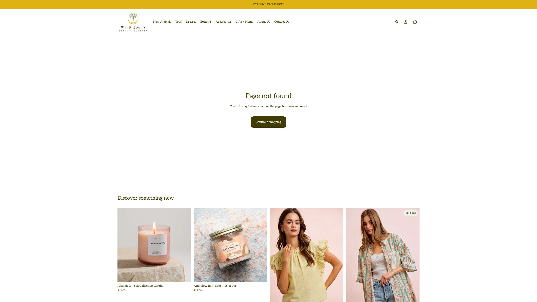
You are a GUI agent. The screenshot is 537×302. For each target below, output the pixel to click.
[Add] (184, 275)
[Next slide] (185, 245)
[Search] (396, 21)
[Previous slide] (123, 245)
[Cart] (415, 21)
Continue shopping (268, 122)
